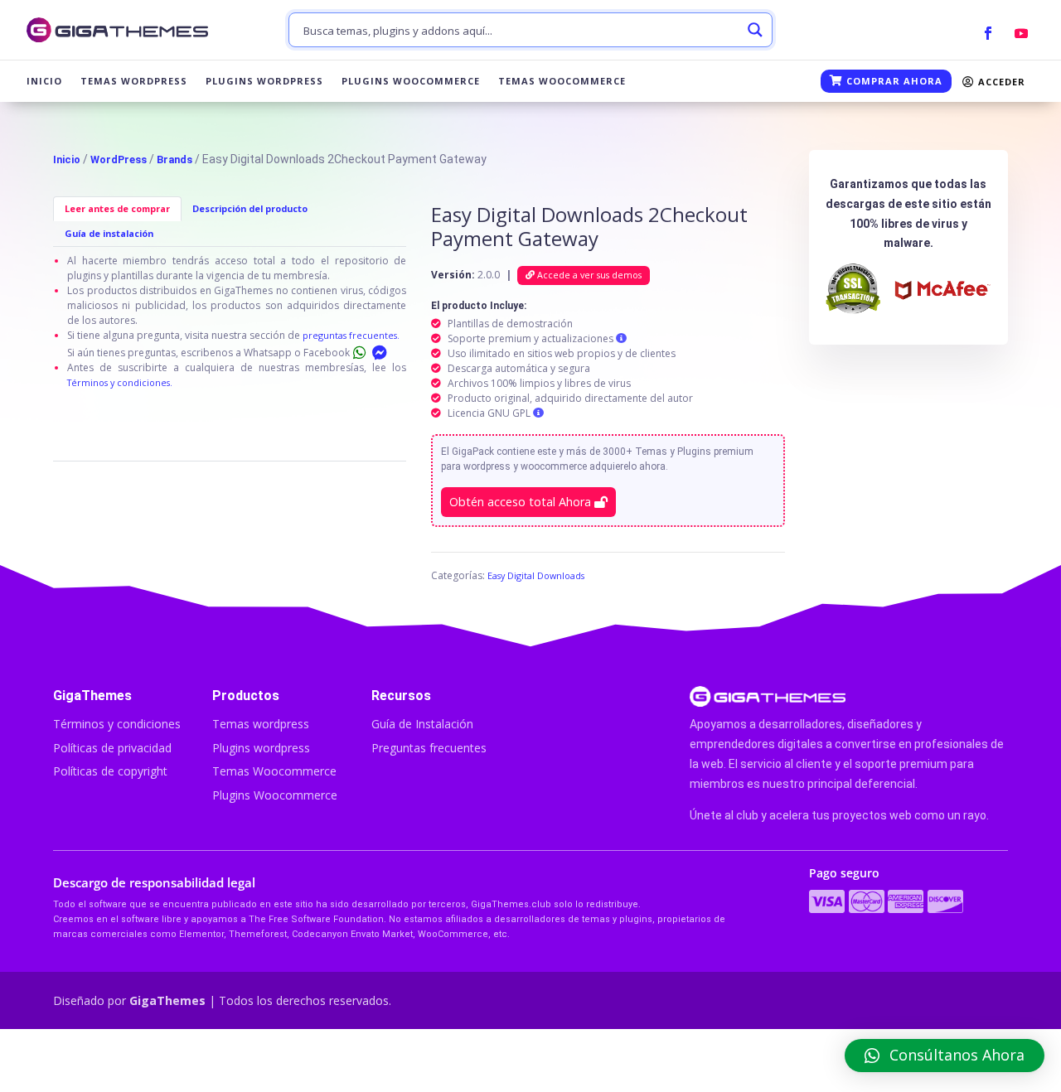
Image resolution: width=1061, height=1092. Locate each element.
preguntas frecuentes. (351, 335)
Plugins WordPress (264, 81)
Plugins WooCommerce (411, 81)
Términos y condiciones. (119, 382)
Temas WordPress (133, 81)
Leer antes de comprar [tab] (117, 208)
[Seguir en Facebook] (988, 33)
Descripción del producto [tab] (250, 208)
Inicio (44, 81)
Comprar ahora (892, 81)
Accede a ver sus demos (588, 274)
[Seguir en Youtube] (1021, 33)
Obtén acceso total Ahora (521, 502)
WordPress (118, 159)
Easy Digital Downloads (535, 575)
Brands (174, 159)
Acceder (1000, 81)
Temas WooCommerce (562, 81)
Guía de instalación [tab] (109, 233)
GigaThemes (167, 1000)
